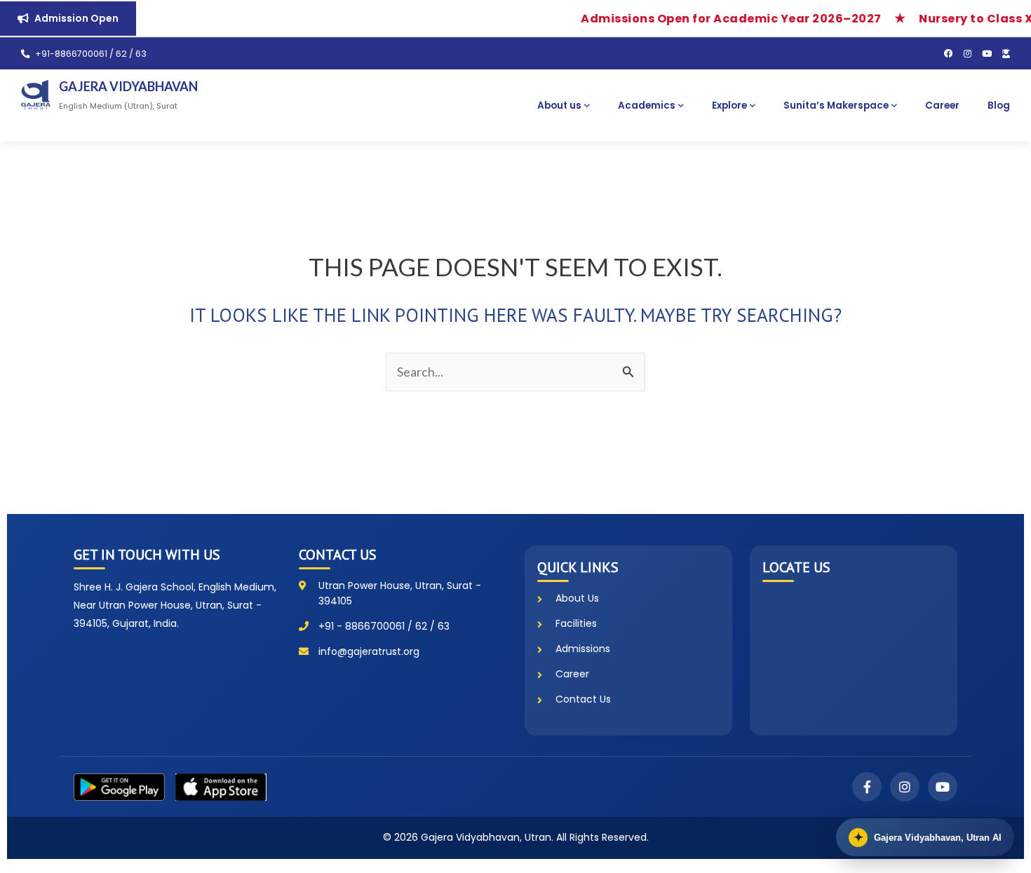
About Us (577, 598)
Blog (999, 105)
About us (559, 105)
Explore (729, 105)
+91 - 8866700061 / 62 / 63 (384, 626)
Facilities (576, 623)
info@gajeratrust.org (368, 651)
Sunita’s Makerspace (836, 105)
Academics (646, 105)
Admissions (582, 649)
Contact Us (583, 699)
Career (942, 105)
